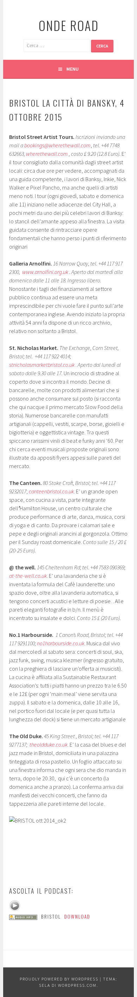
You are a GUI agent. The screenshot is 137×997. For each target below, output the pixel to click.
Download (77, 916)
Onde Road (69, 25)
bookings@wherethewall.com (57, 145)
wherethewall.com (47, 153)
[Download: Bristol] (23, 916)
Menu (72, 69)
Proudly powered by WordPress (59, 979)
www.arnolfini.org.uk (45, 271)
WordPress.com (77, 985)
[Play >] (14, 905)
